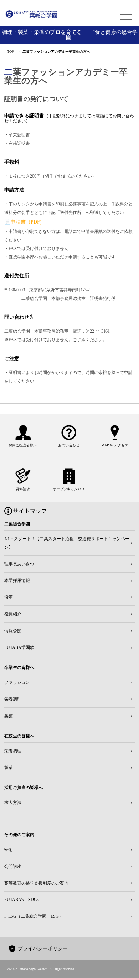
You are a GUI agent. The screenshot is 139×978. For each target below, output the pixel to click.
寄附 (8, 849)
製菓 (8, 715)
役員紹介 (12, 613)
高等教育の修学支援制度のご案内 (36, 883)
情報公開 (12, 630)
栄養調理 (12, 699)
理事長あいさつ (19, 564)
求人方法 (12, 802)
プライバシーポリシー (43, 948)
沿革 (8, 597)
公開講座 (12, 866)
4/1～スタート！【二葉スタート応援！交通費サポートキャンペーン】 (66, 543)
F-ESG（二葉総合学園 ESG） (33, 916)
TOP (10, 51)
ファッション (17, 682)
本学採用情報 (17, 580)
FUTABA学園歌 (19, 647)
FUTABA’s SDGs (21, 899)
